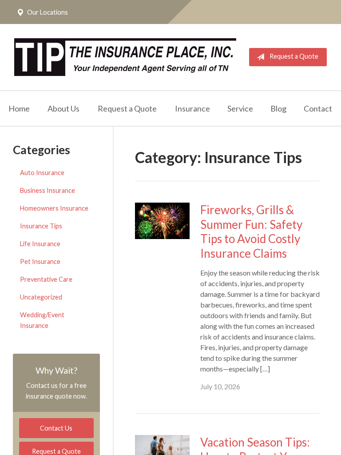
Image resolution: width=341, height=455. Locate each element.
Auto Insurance (42, 172)
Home (19, 108)
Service (240, 108)
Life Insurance (40, 243)
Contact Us (56, 428)
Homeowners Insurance (54, 208)
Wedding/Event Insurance (42, 320)
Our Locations (47, 12)
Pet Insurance (40, 261)
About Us (63, 108)
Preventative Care (46, 279)
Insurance (192, 108)
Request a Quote (294, 56)
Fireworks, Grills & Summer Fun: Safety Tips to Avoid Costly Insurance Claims (251, 231)
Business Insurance (47, 190)
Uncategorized (41, 297)
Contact (318, 108)
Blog (278, 108)
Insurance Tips (41, 226)
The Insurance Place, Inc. (125, 57)
